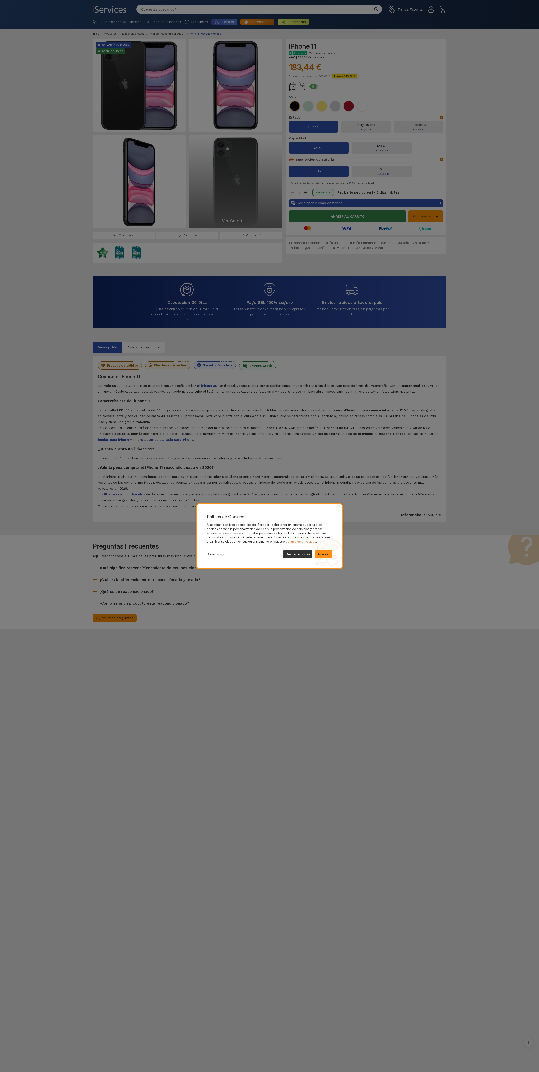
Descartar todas (298, 554)
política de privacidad (301, 541)
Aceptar (324, 554)
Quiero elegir (216, 554)
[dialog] (269, 536)
